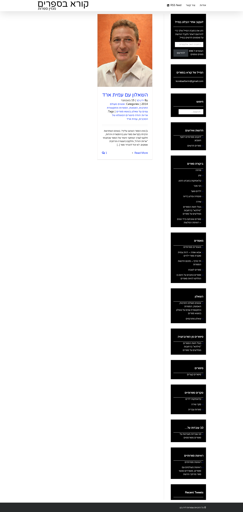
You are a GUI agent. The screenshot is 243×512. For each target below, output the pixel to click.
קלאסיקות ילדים (193, 399)
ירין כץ (140, 100)
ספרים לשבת (194, 269)
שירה (198, 201)
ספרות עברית (194, 409)
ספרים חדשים (194, 145)
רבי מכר (197, 186)
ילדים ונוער (196, 191)
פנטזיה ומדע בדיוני (192, 196)
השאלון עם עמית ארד (125, 95)
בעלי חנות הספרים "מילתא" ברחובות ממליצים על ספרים (192, 210)
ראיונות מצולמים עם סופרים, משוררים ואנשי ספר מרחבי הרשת (190, 471)
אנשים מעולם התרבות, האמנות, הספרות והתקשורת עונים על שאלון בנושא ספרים (127, 108)
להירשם (181, 53)
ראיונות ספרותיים (193, 462)
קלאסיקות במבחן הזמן (190, 180)
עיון (199, 175)
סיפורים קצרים (194, 374)
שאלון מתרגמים (193, 318)
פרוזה (198, 170)
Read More (141, 152)
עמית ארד (132, 119)
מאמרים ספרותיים (192, 247)
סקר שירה (196, 404)
